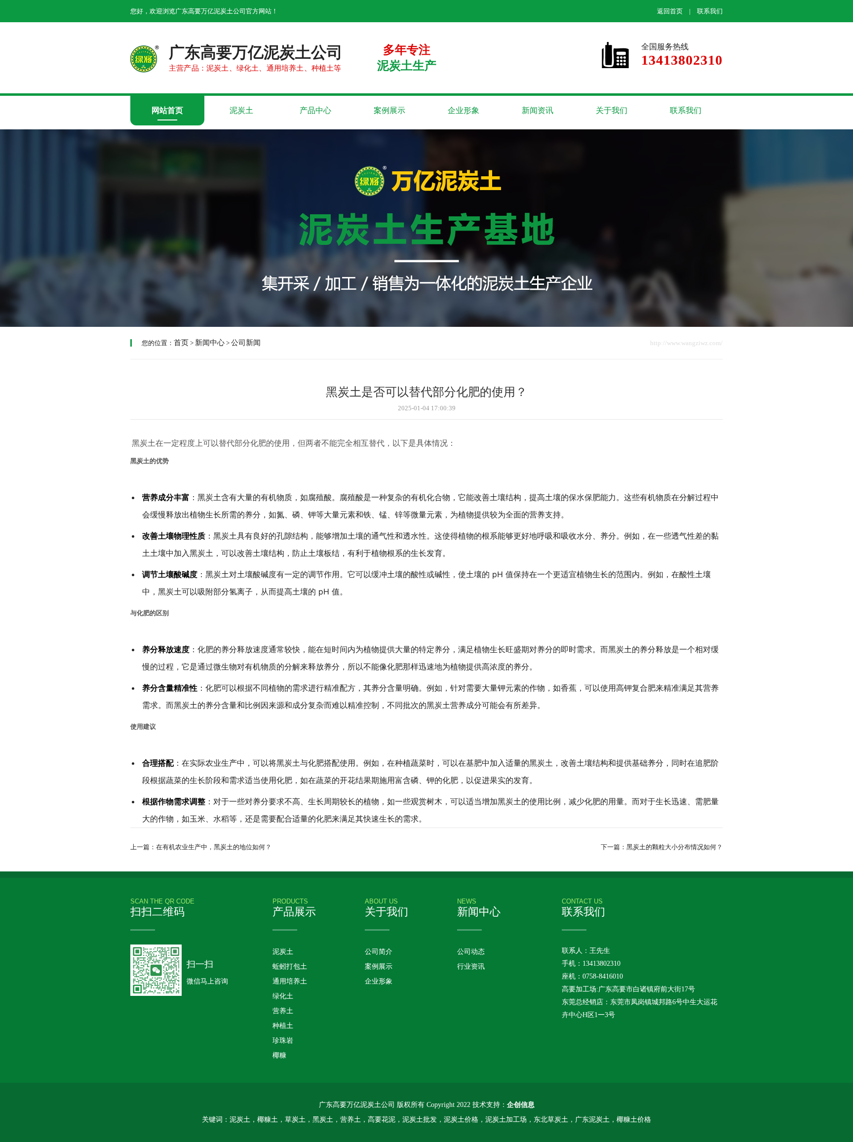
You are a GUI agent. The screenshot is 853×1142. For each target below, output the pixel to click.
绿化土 (282, 996)
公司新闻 (246, 343)
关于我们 (611, 110)
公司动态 (471, 951)
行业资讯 (471, 966)
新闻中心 (210, 343)
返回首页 (670, 11)
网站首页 (167, 110)
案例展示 (389, 110)
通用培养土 (289, 981)
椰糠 (279, 1055)
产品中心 (315, 110)
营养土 (282, 1011)
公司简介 (378, 951)
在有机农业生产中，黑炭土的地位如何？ (213, 847)
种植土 (282, 1025)
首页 (181, 343)
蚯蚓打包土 (289, 966)
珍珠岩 (282, 1040)
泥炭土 (241, 110)
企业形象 (463, 110)
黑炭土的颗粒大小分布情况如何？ (674, 847)
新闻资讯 (537, 110)
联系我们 (710, 11)
